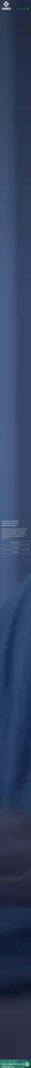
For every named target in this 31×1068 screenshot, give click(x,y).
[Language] (24, 8)
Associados (16, 547)
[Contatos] (21, 8)
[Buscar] (19, 8)
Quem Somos (15, 542)
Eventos (15, 552)
